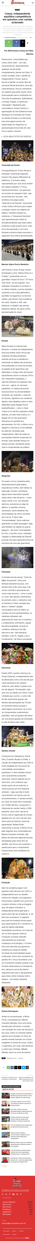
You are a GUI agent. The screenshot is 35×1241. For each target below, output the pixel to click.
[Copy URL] (19, 1067)
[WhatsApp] (8, 1067)
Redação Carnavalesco (10, 37)
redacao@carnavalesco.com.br (14, 1223)
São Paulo (8, 6)
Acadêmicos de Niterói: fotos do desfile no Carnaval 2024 (9, 1078)
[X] (16, 1067)
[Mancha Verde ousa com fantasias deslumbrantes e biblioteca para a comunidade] (6, 1144)
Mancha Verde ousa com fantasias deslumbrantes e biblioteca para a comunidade (21, 1144)
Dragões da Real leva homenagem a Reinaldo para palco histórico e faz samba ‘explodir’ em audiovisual (21, 1095)
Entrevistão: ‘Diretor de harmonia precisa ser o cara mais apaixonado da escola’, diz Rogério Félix (21, 1160)
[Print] (27, 1067)
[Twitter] (6, 1194)
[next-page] (5, 1166)
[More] (27, 43)
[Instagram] (17, 1194)
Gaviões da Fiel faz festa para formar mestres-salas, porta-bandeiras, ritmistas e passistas (20, 1119)
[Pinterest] (10, 1194)
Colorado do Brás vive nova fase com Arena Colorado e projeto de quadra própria (21, 1103)
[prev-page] (3, 1166)
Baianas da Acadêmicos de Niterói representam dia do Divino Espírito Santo (26, 1079)
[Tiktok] (21, 1194)
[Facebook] (12, 1067)
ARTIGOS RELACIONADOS (11, 1087)
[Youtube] (13, 1194)
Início (3, 6)
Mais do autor (8, 1089)
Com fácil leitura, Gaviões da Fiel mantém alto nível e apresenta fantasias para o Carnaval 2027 (21, 1152)
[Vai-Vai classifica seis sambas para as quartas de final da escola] (6, 1127)
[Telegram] (23, 1067)
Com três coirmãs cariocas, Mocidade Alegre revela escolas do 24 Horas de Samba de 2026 (21, 1111)
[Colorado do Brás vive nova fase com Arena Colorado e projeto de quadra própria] (6, 1103)
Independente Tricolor (12, 1058)
